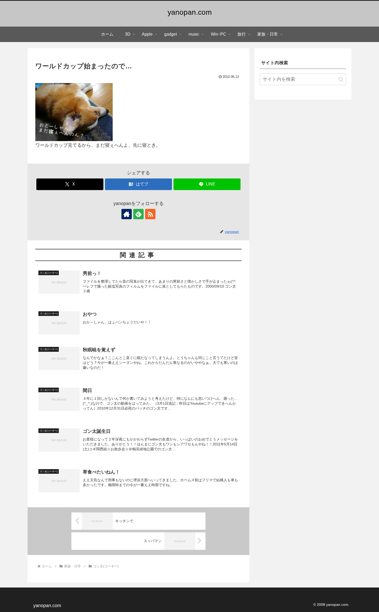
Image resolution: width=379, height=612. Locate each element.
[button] (340, 79)
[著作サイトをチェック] (126, 214)
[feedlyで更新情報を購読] (138, 214)
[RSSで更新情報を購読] (150, 214)
